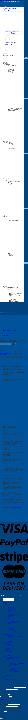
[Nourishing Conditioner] (8, 197)
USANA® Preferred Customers (11, 287)
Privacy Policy (6, 335)
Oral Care (10, 254)
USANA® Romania (14, 668)
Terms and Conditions (16, 507)
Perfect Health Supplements (6, 353)
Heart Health (10, 75)
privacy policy (21, 715)
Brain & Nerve (11, 68)
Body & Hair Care (7, 649)
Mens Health (10, 71)
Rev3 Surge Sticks (11, 148)
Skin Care (5, 216)
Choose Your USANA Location (10, 330)
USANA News (11, 662)
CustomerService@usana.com (15, 498)
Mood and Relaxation (12, 65)
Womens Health (11, 70)
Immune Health (11, 66)
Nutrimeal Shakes (11, 144)
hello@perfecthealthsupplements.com (11, 1)
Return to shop (8, 44)
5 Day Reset (10, 143)
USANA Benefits (14, 664)
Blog (4, 331)
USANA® (5, 286)
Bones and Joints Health (13, 73)
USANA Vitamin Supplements (16, 293)
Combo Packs (11, 255)
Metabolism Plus (11, 110)
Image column (8, 616)
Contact (4, 333)
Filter (26, 57)
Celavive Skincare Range (13, 220)
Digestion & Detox (11, 69)
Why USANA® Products (10, 291)
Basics (9, 253)
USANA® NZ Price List (9, 289)
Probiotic (10, 637)
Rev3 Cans (10, 147)
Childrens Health (11, 72)
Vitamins (5, 62)
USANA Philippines (15, 671)
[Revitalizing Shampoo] (8, 252)
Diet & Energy (6, 624)
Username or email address (6, 687)
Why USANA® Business (10, 288)
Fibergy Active (11, 638)
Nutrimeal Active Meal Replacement (15, 108)
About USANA (6, 329)
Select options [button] (3, 313)
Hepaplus (10, 641)
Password (2, 689)
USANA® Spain (14, 670)
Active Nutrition (6, 105)
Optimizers (5, 63)
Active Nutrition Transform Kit (14, 109)
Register (2, 718)
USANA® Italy (13, 669)
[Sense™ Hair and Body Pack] (8, 304)
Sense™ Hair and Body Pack (7, 309)
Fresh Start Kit (11, 145)
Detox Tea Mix (11, 640)
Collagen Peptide (11, 219)
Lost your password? (5, 699)
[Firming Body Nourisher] (8, 142)
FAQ (4, 334)
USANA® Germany (14, 666)
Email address (3, 704)
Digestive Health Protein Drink (14, 181)
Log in (10, 696)
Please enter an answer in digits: (7, 692)
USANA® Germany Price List (14, 665)
